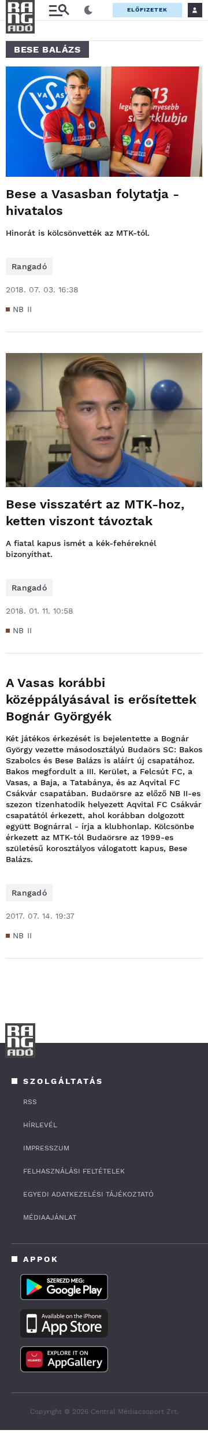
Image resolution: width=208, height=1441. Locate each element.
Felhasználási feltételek (74, 1171)
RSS (30, 1102)
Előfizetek (147, 9)
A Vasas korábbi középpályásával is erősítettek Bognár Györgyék (101, 699)
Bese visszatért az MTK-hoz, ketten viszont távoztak (95, 512)
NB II (22, 309)
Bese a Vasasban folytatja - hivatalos (92, 202)
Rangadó (29, 266)
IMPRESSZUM (46, 1148)
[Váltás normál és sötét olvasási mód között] (88, 10)
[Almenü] (59, 10)
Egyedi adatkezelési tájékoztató (88, 1194)
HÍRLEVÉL (40, 1125)
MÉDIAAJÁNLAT (49, 1217)
